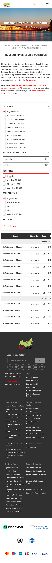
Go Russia (26, 345)
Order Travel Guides (33, 415)
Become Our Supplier (34, 490)
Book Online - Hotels (33, 430)
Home (7, 45)
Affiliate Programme (33, 468)
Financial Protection (33, 391)
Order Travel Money (33, 418)
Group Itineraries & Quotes (36, 474)
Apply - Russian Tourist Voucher (14, 445)
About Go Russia (32, 377)
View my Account (32, 409)
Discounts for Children (14, 495)
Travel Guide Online (13, 474)
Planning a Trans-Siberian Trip (15, 485)
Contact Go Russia (32, 381)
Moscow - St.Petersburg (13, 253)
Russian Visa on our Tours (15, 406)
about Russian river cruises (21, 85)
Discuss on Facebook (34, 444)
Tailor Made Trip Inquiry (14, 498)
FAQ (20, 88)
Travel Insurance (32, 412)
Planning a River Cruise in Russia (15, 491)
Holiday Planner (22, 45)
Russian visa (30, 80)
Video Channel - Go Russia (15, 478)
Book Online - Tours (33, 427)
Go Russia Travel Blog (13, 512)
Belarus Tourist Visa (13, 418)
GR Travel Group (6, 4)
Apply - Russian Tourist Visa (15, 452)
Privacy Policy (31, 387)
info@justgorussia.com (13, 384)
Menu (47, 4)
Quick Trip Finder (12, 468)
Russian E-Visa (11, 421)
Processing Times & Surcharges (13, 436)
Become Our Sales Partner (36, 471)
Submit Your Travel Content (36, 493)
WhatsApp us (31, 447)
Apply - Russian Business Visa (14, 457)
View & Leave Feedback (14, 505)
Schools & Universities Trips (34, 482)
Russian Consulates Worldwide (13, 431)
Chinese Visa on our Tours (15, 415)
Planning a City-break (13, 481)
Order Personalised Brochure (33, 423)
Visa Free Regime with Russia (14, 425)
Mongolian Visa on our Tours (14, 410)
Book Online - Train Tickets (35, 437)
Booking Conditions (33, 384)
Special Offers (11, 471)
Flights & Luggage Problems (33, 395)
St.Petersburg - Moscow (13, 247)
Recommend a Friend (13, 502)
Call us (34, 4)
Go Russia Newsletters (14, 508)
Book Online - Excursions (35, 434)
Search (21, 4)
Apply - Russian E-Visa (13, 449)
